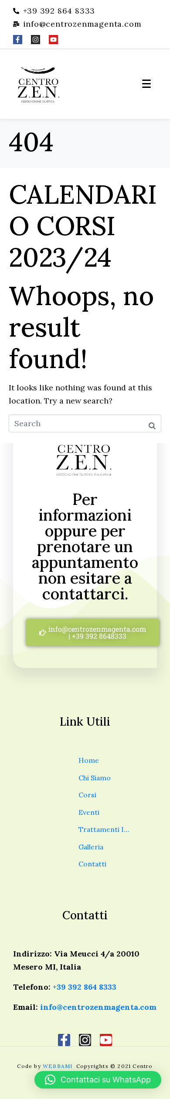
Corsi (87, 794)
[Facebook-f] (17, 39)
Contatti (92, 863)
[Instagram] (35, 39)
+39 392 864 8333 (84, 987)
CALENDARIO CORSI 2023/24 (83, 225)
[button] (97, 1080)
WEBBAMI (59, 1066)
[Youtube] (53, 39)
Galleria (90, 846)
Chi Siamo (94, 777)
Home (88, 760)
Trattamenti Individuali (105, 829)
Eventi (88, 812)
